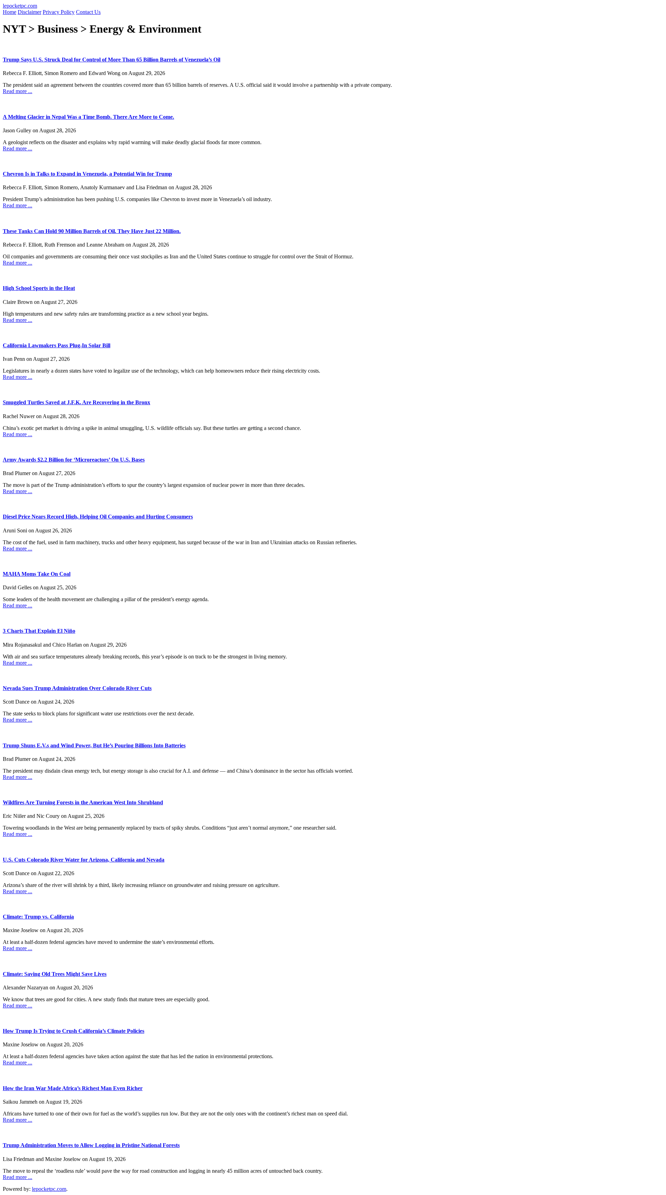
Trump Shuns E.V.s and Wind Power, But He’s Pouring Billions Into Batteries (94, 745)
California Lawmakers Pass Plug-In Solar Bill (56, 345)
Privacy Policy (59, 12)
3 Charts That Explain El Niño (39, 631)
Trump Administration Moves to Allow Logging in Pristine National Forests (91, 1145)
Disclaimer (29, 12)
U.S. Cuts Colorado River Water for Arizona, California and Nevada (83, 860)
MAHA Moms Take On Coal (36, 574)
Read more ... (17, 91)
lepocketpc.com (20, 6)
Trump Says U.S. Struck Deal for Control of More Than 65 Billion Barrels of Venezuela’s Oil (111, 60)
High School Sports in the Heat (39, 288)
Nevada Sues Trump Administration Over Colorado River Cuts (77, 688)
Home (9, 12)
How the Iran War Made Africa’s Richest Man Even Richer (73, 1088)
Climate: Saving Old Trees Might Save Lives (54, 974)
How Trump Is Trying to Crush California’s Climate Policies (73, 1031)
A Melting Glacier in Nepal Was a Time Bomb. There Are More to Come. (88, 117)
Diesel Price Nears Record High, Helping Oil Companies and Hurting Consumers (98, 517)
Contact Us (88, 12)
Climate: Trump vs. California (38, 917)
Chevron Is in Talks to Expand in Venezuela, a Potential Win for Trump (87, 174)
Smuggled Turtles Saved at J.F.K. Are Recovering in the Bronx (76, 402)
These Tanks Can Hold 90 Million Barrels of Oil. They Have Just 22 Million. (92, 231)
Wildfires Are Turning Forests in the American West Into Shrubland (83, 802)
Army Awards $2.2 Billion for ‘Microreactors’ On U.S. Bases (74, 460)
